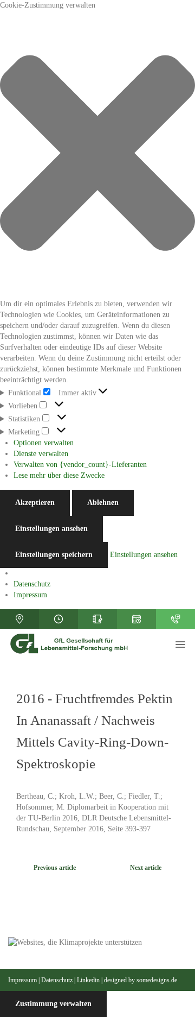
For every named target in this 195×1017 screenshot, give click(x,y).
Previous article (55, 867)
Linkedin (88, 980)
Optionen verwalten (44, 443)
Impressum (30, 595)
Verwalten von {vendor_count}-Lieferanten (80, 464)
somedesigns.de (156, 980)
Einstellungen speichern (54, 555)
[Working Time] (58, 619)
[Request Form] (97, 619)
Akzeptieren (35, 502)
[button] (97, 155)
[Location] (19, 619)
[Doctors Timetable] (136, 619)
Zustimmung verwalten (53, 1004)
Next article (145, 867)
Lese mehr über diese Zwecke (59, 475)
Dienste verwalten (41, 454)
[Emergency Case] (175, 619)
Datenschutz (32, 584)
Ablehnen (103, 502)
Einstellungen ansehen (51, 529)
